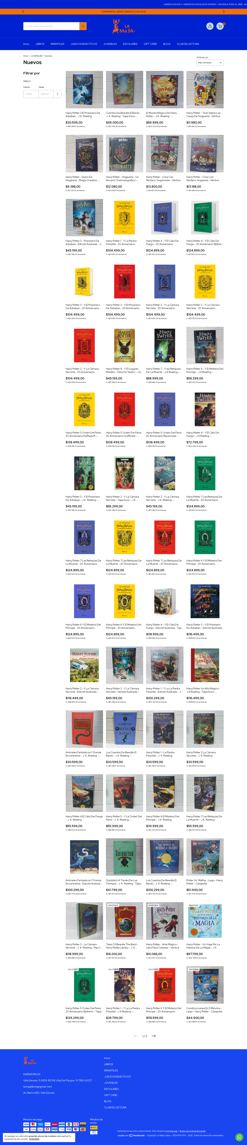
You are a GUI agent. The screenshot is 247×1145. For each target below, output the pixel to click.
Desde (26, 87)
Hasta (41, 87)
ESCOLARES (130, 44)
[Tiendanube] (131, 1136)
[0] (220, 26)
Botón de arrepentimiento (193, 1131)
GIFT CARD (150, 44)
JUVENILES (110, 44)
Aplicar (57, 94)
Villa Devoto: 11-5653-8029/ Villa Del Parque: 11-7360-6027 (57, 1080)
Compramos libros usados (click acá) (123, 11)
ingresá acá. (172, 1131)
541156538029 (31, 1074)
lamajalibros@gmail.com (37, 1086)
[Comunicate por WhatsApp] (239, 1137)
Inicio (26, 44)
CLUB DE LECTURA (188, 44)
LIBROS (40, 44)
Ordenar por (202, 57)
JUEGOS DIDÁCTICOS (84, 44)
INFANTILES (57, 44)
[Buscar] (83, 26)
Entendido (34, 1139)
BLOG (167, 44)
